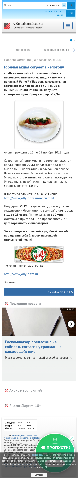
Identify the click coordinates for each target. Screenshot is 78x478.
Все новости (23, 49)
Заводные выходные (56, 49)
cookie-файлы (38, 454)
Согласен (39, 474)
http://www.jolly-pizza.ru (21, 274)
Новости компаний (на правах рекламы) (32, 60)
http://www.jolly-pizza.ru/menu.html (29, 198)
